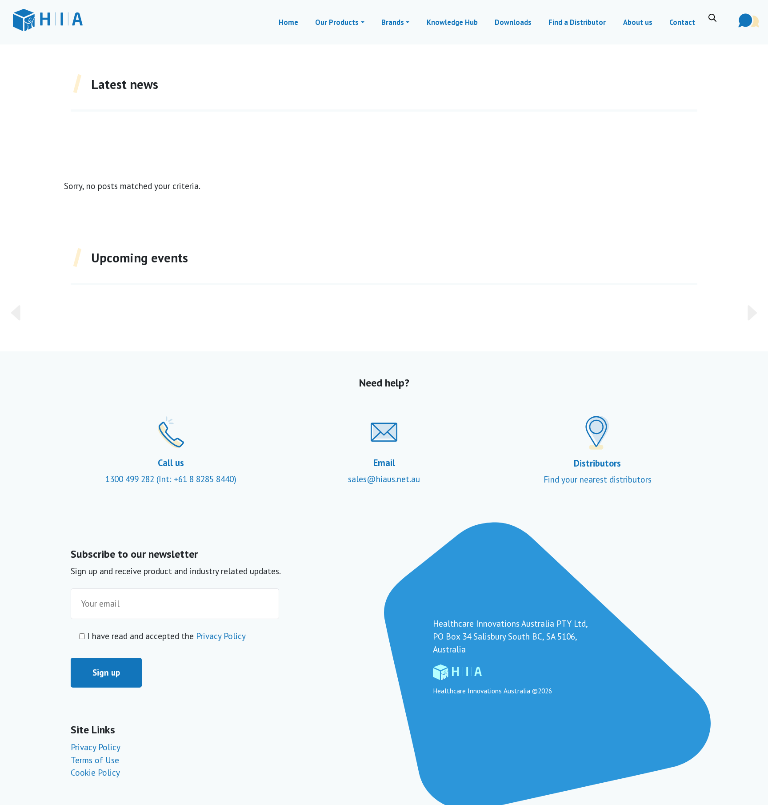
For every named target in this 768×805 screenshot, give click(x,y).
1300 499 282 (130, 478)
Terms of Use (95, 759)
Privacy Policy (221, 635)
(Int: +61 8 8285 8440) (196, 478)
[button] (63, 313)
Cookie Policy (95, 772)
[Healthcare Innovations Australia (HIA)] (48, 20)
